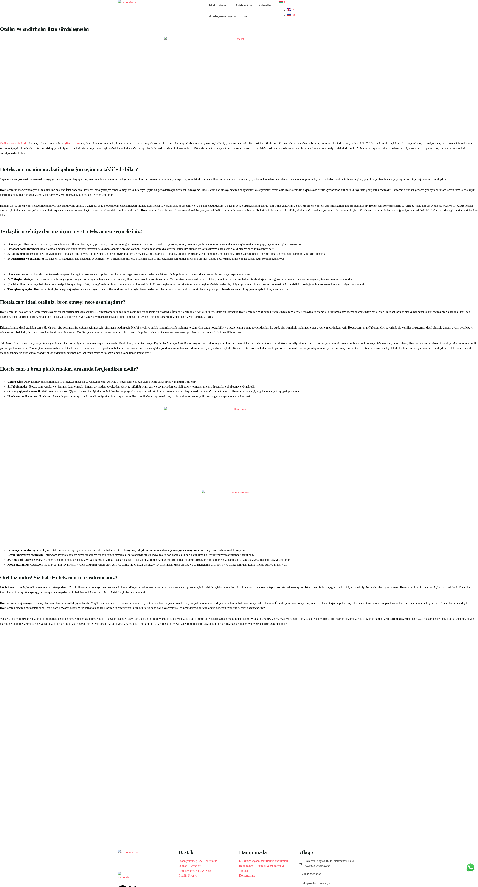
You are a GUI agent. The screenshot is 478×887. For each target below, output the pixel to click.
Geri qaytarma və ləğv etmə (195, 870)
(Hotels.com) (72, 143)
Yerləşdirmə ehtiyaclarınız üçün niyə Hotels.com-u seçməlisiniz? (71, 231)
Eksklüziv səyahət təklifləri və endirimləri (263, 861)
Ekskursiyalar (218, 5)
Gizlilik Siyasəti (188, 875)
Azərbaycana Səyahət (223, 16)
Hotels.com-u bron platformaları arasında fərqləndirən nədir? (69, 369)
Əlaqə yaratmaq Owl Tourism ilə (198, 861)
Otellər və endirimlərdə (13, 143)
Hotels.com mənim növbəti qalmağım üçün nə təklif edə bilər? (69, 169)
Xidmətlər (264, 5)
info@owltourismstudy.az (317, 883)
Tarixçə (243, 870)
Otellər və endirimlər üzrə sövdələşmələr (44, 29)
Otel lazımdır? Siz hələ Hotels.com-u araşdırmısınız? (58, 577)
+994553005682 (311, 874)
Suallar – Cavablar (189, 865)
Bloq (246, 16)
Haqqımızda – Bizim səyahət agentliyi (261, 865)
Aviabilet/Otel (243, 5)
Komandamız (247, 875)
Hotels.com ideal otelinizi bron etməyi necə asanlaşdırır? (62, 302)
